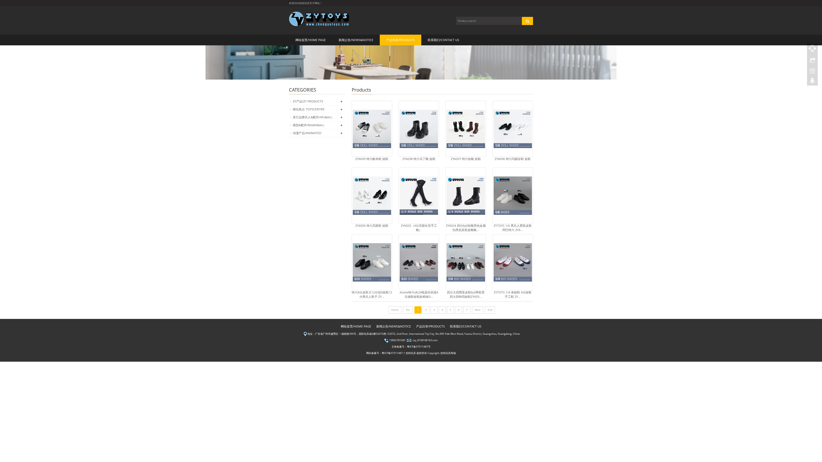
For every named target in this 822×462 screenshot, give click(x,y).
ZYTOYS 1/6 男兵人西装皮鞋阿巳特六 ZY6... (513, 228)
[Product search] (527, 21)
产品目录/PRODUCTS (400, 40)
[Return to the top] (812, 82)
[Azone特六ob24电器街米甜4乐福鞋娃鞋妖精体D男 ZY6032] (419, 262)
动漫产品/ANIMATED (307, 133)
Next (477, 310)
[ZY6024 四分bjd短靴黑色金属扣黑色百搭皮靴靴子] (465, 195)
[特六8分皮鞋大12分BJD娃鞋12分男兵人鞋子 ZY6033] (372, 262)
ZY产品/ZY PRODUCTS (308, 101)
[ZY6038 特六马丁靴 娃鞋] (419, 129)
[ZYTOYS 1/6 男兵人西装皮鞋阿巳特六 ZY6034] (513, 195)
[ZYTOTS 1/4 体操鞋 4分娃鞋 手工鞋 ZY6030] (513, 262)
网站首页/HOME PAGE (310, 40)
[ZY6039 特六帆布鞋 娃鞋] (372, 129)
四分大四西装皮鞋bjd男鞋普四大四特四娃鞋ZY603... (466, 294)
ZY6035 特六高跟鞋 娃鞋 (371, 226)
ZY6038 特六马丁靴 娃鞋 (418, 159)
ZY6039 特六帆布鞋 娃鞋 (371, 159)
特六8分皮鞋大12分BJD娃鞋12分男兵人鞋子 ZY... (372, 294)
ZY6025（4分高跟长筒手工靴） (419, 228)
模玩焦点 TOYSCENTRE (309, 109)
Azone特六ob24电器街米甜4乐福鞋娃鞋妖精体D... (419, 294)
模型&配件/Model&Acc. (309, 125)
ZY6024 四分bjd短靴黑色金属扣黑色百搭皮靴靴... (466, 228)
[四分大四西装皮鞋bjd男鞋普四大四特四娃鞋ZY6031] (465, 262)
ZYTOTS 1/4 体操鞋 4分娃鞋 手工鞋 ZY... (513, 294)
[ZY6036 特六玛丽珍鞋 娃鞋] (513, 129)
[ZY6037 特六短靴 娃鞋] (465, 129)
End (490, 310)
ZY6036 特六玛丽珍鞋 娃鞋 (513, 159)
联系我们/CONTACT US (443, 40)
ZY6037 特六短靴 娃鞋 (466, 159)
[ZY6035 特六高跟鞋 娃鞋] (372, 195)
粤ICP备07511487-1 (393, 353)
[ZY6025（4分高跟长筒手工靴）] (419, 195)
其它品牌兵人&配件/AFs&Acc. (313, 117)
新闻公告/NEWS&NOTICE (356, 40)
